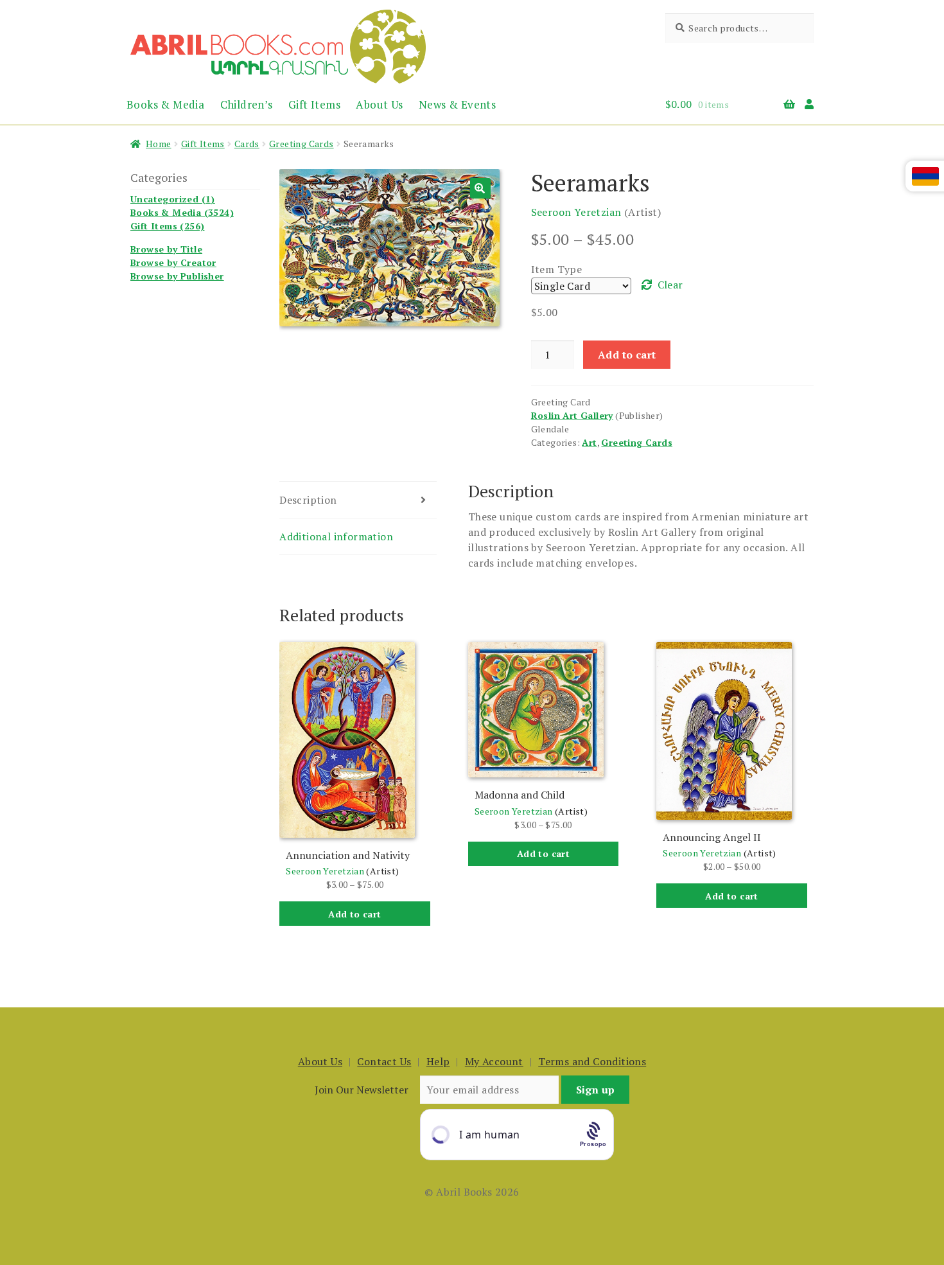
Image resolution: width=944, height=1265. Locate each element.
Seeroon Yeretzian (576, 212)
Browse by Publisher (177, 276)
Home (158, 143)
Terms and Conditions (592, 1061)
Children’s (246, 104)
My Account (494, 1061)
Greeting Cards (301, 143)
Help (438, 1061)
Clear (670, 285)
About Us (379, 104)
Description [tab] (308, 500)
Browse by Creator (173, 262)
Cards (246, 143)
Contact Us (384, 1061)
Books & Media (165, 104)
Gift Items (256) (167, 226)
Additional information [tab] (336, 536)
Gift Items (314, 104)
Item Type (556, 269)
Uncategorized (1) (172, 199)
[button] (480, 188)
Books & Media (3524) (182, 212)
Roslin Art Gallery (572, 415)
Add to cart (627, 355)
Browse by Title (166, 249)
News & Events (457, 104)
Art (589, 442)
